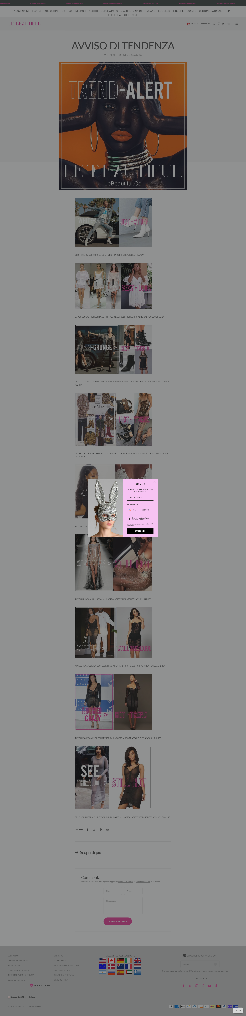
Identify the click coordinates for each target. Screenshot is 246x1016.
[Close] (154, 482)
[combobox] (132, 510)
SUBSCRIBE (140, 531)
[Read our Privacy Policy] (151, 523)
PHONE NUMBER (132, 504)
